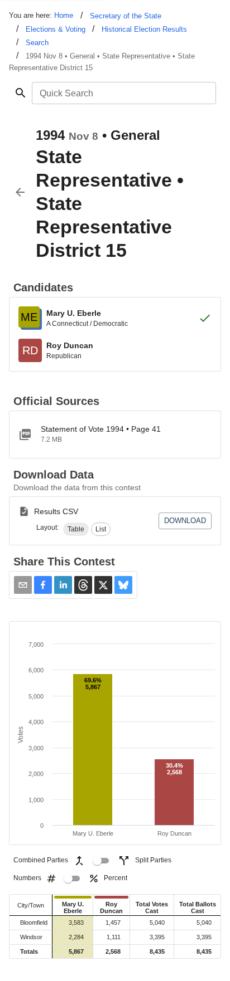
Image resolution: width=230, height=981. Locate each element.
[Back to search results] (20, 192)
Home (63, 15)
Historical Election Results (144, 29)
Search (37, 42)
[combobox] (123, 93)
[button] (76, 529)
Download (185, 520)
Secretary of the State (125, 16)
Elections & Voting (55, 29)
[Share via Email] (23, 585)
